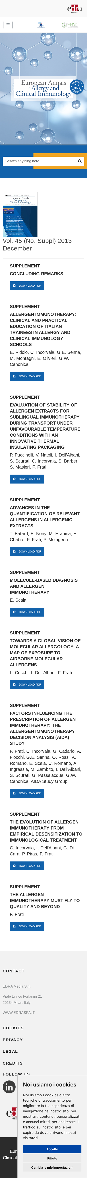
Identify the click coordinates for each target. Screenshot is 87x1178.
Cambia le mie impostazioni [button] (52, 1167)
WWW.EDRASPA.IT (19, 1013)
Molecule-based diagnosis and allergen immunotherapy (44, 586)
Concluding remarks (36, 273)
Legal (10, 1051)
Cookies (13, 1028)
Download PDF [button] (29, 285)
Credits (13, 1063)
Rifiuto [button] (52, 1158)
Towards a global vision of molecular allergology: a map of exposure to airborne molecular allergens (45, 652)
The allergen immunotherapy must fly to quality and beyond (45, 900)
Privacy (13, 1040)
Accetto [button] (52, 1149)
